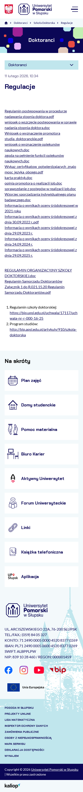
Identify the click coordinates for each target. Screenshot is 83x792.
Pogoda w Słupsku (19, 708)
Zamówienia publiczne (22, 732)
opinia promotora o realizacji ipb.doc (33, 183)
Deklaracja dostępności (24, 750)
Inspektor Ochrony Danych (26, 726)
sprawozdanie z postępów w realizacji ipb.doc (40, 188)
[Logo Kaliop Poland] (13, 786)
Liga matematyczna (20, 720)
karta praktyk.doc (18, 177)
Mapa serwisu (15, 744)
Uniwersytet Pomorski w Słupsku (54, 769)
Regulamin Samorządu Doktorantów (33, 281)
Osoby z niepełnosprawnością (28, 738)
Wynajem (12, 756)
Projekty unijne (18, 714)
